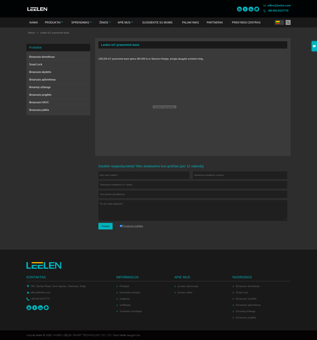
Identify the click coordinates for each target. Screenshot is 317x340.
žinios (103, 22)
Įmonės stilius (185, 292)
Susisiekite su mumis (157, 22)
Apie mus (124, 22)
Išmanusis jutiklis (39, 110)
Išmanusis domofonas (42, 56)
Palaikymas (190, 22)
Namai (33, 22)
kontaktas (36, 277)
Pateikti (105, 226)
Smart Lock (35, 64)
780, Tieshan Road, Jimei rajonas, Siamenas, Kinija (58, 286)
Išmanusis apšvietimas (42, 79)
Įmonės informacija (188, 286)
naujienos (125, 298)
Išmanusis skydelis (40, 72)
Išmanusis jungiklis (40, 94)
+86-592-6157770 (277, 10)
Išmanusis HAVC (39, 102)
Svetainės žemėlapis (131, 311)
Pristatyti (124, 286)
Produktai (52, 22)
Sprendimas (80, 22)
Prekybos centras (246, 22)
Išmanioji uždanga (40, 87)
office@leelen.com (279, 5)
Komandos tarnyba (130, 292)
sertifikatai (125, 305)
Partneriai (215, 22)
